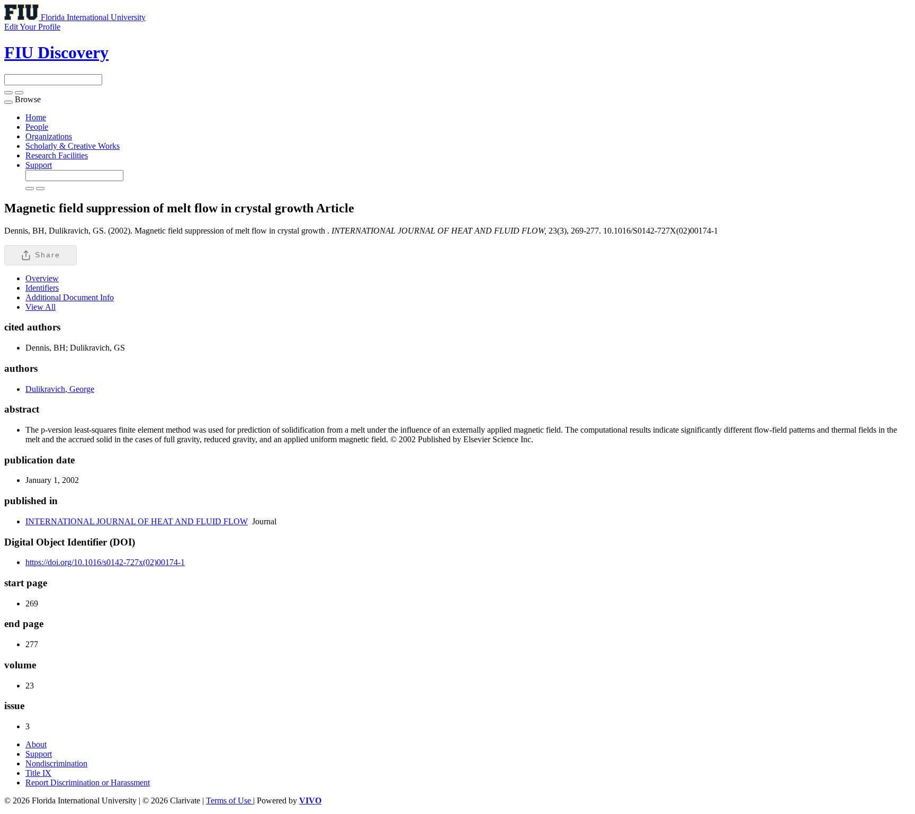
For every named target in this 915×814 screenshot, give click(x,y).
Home (35, 117)
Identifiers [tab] (42, 287)
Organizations (48, 136)
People (36, 126)
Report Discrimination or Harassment (87, 782)
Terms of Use (229, 800)
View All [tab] (40, 306)
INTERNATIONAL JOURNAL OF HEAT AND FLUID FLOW (136, 521)
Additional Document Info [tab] (69, 297)
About (36, 744)
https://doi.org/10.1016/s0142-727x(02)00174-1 (105, 562)
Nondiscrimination (56, 763)
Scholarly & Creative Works (72, 145)
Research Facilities (56, 155)
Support (38, 164)
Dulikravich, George (59, 388)
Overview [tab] (42, 278)
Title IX (38, 772)
